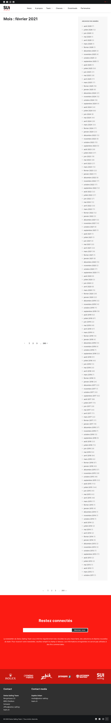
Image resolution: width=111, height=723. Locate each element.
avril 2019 (87, 329)
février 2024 (88, 128)
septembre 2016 (90, 438)
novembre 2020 (90, 265)
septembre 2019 (90, 311)
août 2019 (87, 315)
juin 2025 (87, 72)
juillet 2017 (88, 403)
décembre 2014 (90, 512)
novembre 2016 (90, 431)
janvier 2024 (88, 132)
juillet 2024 (88, 111)
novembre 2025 (90, 54)
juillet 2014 (88, 526)
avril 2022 (87, 206)
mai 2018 (87, 368)
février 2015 (88, 505)
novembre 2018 (90, 346)
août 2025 (87, 65)
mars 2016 (88, 459)
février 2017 (88, 420)
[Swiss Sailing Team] (6, 8)
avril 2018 (87, 371)
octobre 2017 (89, 392)
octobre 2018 (89, 350)
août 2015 (87, 484)
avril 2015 (87, 498)
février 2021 (88, 255)
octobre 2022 (89, 185)
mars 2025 (88, 82)
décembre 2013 (90, 544)
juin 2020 (87, 283)
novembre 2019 (90, 304)
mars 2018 (88, 375)
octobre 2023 (89, 142)
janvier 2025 (88, 89)
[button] (4, 2)
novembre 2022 (90, 181)
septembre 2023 (90, 146)
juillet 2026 (88, 30)
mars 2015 (88, 501)
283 (44, 343)
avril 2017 (87, 413)
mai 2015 (87, 494)
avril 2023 (87, 163)
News (29, 8)
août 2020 (87, 276)
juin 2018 (87, 364)
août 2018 (87, 357)
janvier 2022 (88, 216)
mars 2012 (88, 572)
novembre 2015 (90, 473)
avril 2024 (87, 121)
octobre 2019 (89, 308)
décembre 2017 (90, 385)
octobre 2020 (89, 269)
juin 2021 (87, 241)
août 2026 (87, 26)
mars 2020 (88, 290)
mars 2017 (88, 417)
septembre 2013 (90, 554)
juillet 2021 (88, 237)
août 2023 (88, 149)
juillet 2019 (88, 318)
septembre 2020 (90, 273)
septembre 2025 (90, 61)
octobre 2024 (89, 100)
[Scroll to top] (107, 719)
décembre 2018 (90, 343)
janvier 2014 (88, 540)
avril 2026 (87, 40)
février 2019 (88, 336)
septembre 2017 (90, 396)
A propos (39, 8)
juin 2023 (87, 156)
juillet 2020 (88, 280)
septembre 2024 (90, 104)
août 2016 (87, 441)
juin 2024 (87, 114)
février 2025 (88, 86)
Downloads (72, 8)
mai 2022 (87, 202)
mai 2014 (87, 529)
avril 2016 (87, 456)
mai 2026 (87, 37)
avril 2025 (87, 79)
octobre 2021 (89, 227)
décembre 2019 (90, 301)
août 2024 (88, 107)
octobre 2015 (89, 477)
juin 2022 (87, 199)
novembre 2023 (90, 139)
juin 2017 (87, 406)
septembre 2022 (90, 188)
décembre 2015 (90, 470)
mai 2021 (87, 244)
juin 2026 (87, 33)
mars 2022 (88, 209)
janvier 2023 (88, 174)
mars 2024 (88, 125)
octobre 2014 (89, 519)
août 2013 (87, 558)
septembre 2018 (90, 354)
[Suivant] (48, 343)
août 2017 (87, 399)
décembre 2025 (90, 51)
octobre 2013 (89, 551)
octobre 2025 (89, 58)
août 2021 (87, 234)
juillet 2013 (88, 561)
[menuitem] (106, 2)
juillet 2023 (88, 153)
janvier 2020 (88, 297)
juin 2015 (87, 491)
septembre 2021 (90, 230)
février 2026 (88, 47)
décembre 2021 (90, 220)
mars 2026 (88, 44)
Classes (59, 8)
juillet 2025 (88, 68)
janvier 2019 (88, 339)
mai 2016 (87, 452)
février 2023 (88, 170)
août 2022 (87, 192)
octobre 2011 (89, 575)
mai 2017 (87, 410)
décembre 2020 (90, 262)
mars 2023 (88, 167)
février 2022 (88, 213)
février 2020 (88, 294)
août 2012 (87, 568)
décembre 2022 (90, 178)
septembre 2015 (90, 480)
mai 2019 (87, 325)
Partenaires (85, 8)
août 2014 (87, 522)
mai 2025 (87, 75)
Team (48, 8)
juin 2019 (87, 322)
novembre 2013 (90, 547)
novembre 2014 (90, 515)
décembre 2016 (90, 427)
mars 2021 (88, 251)
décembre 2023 (90, 135)
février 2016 (88, 463)
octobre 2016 (89, 434)
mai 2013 (87, 565)
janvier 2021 (88, 258)
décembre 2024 (90, 93)
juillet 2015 (88, 487)
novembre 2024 (90, 97)
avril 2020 (87, 287)
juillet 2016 (88, 445)
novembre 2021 (90, 223)
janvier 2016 (88, 466)
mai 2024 (87, 118)
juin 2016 (87, 448)
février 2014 (88, 537)
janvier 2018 (88, 382)
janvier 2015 (88, 508)
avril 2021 (87, 248)
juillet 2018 (88, 361)
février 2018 (88, 378)
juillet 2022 (88, 195)
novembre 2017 (90, 389)
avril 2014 (87, 533)
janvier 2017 (88, 424)
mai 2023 (87, 160)
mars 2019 (88, 332)
